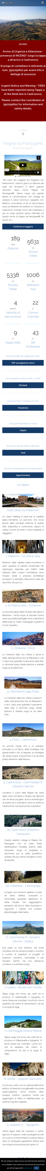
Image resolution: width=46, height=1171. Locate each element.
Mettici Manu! (9, 3)
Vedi (23, 453)
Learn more (28, 1168)
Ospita (23, 430)
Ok (36, 1168)
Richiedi (23, 385)
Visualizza (23, 408)
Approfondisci (23, 475)
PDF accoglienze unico (23, 363)
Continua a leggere (23, 226)
